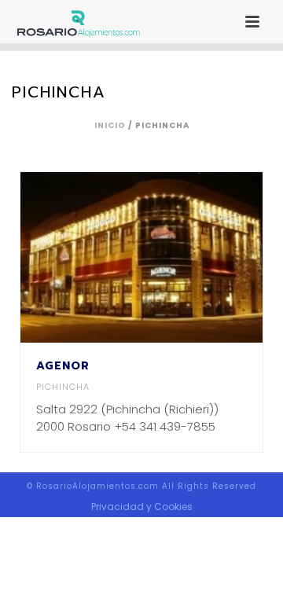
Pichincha (63, 386)
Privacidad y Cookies (142, 507)
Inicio (110, 125)
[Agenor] (172, 257)
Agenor (63, 366)
